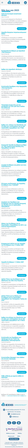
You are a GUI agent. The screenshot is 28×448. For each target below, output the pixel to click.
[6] (11, 395)
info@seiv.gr (15, 416)
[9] (16, 395)
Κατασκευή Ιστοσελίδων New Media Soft (14, 446)
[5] (9, 395)
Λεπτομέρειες (21, 28)
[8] (14, 395)
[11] (20, 395)
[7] (13, 395)
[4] (8, 395)
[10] (18, 395)
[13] (24, 395)
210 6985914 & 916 (15, 414)
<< (5, 395)
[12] (22, 395)
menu (2, 2)
